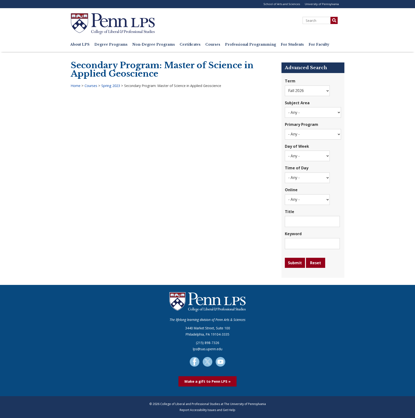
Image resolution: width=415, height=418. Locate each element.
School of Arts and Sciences (281, 4)
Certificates (190, 45)
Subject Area (297, 102)
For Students (292, 45)
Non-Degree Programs (153, 45)
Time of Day (296, 168)
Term (290, 81)
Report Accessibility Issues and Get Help (207, 410)
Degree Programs (111, 45)
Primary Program (301, 124)
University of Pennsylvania (322, 4)
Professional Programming (250, 45)
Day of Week (297, 146)
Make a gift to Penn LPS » (207, 381)
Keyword (293, 233)
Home (75, 85)
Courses (212, 45)
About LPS (80, 45)
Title (289, 211)
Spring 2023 (110, 85)
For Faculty (319, 45)
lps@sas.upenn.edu (207, 349)
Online (291, 189)
